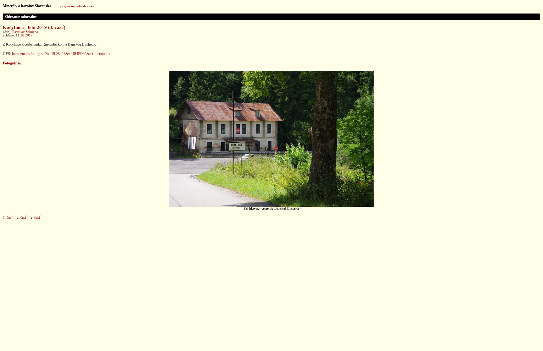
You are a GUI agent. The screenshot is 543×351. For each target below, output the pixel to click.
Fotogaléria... (13, 63)
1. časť (8, 217)
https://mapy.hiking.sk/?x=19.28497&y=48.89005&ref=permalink (61, 54)
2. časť (22, 217)
